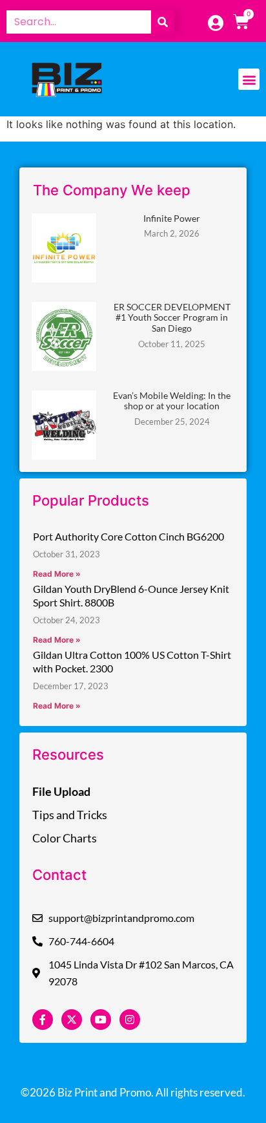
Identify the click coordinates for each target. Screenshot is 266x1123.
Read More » (57, 574)
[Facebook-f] (42, 1019)
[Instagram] (129, 1019)
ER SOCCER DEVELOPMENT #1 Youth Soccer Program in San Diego (172, 317)
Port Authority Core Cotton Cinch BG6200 (128, 536)
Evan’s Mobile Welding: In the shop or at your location (171, 401)
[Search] (162, 22)
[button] (249, 79)
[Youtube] (100, 1019)
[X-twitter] (71, 1019)
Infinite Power (171, 218)
